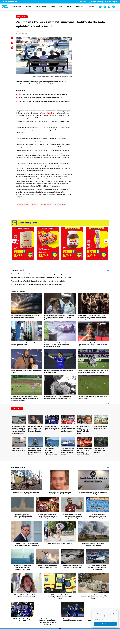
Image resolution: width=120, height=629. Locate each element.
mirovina (34, 204)
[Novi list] (5, 6)
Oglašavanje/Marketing (95, 2)
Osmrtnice (83, 2)
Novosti (28, 7)
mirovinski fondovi (60, 204)
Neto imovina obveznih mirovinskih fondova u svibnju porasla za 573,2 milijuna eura (44, 101)
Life (60, 7)
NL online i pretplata (111, 2)
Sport (53, 7)
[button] (106, 241)
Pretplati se (105, 624)
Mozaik (69, 7)
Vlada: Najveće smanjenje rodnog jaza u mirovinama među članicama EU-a (41, 97)
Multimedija (80, 7)
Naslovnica (17, 7)
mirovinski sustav (22, 204)
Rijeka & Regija (41, 7)
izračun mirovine (46, 204)
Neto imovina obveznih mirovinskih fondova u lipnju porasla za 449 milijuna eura (43, 94)
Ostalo (91, 7)
